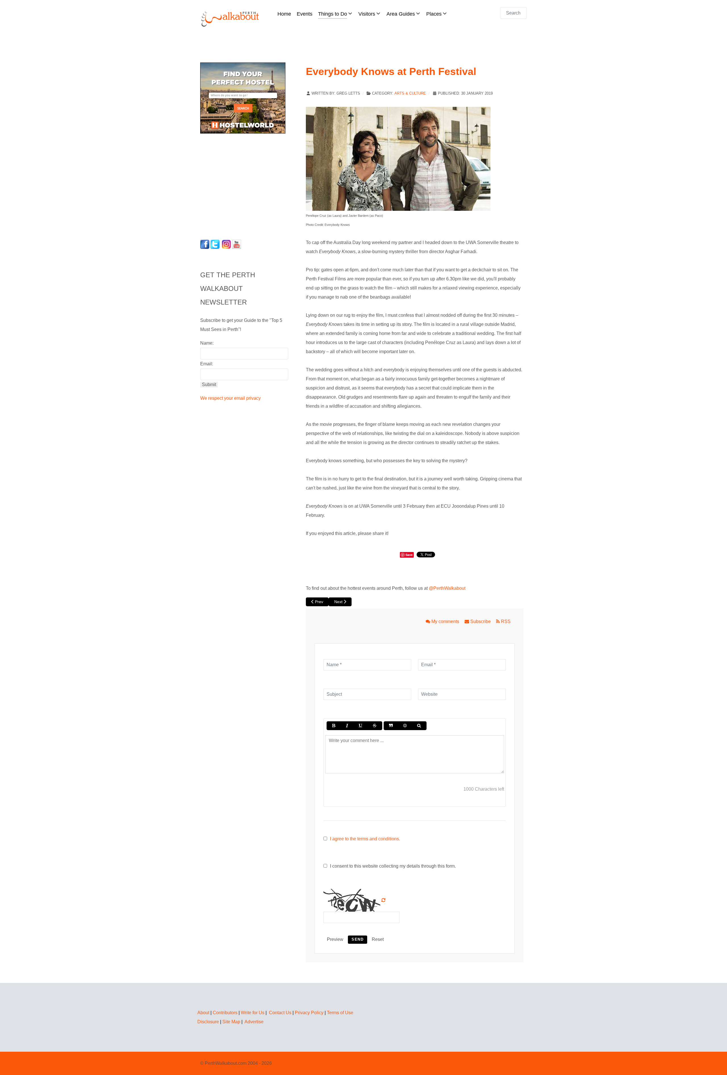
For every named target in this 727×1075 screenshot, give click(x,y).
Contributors (225, 1012)
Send (358, 939)
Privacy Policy (309, 1012)
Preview (335, 939)
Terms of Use (340, 1012)
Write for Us (252, 1012)
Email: (206, 363)
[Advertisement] (235, 184)
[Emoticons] (405, 725)
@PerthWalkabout (447, 588)
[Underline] (360, 725)
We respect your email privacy (230, 398)
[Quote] (391, 725)
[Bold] (333, 725)
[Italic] (346, 725)
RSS (505, 621)
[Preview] (419, 725)
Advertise (254, 1021)
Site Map (231, 1021)
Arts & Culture (410, 93)
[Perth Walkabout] (230, 18)
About (203, 1012)
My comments (445, 621)
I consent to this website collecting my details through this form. (392, 866)
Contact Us (280, 1012)
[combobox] (513, 13)
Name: (207, 343)
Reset (378, 939)
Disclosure (208, 1021)
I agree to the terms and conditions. (365, 838)
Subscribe (480, 621)
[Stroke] (374, 725)
